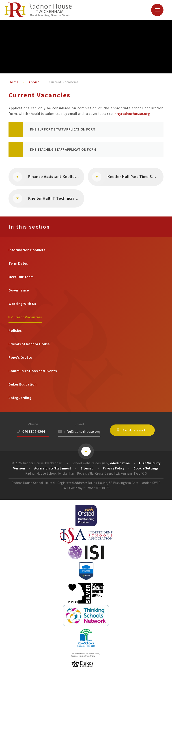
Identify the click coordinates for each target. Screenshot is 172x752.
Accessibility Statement (52, 468)
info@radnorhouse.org (82, 431)
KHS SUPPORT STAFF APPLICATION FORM (62, 129)
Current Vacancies (64, 82)
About (33, 82)
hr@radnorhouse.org (132, 113)
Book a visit (134, 430)
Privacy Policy (113, 468)
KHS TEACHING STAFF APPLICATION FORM (63, 149)
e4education (120, 463)
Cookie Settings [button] (146, 468)
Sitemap (87, 468)
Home (14, 82)
